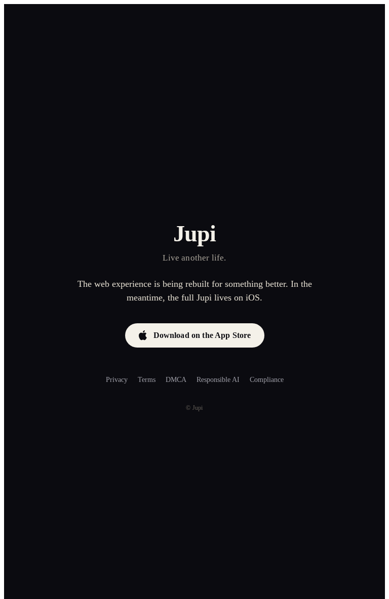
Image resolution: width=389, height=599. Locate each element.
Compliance (267, 379)
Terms (146, 379)
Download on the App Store (202, 335)
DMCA (176, 379)
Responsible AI (218, 379)
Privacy (117, 379)
